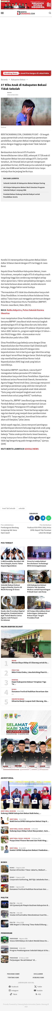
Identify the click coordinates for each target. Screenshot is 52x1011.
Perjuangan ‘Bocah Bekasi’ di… (23, 960)
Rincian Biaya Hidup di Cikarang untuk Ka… (30, 663)
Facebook (14, 987)
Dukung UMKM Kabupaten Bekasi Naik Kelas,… (21, 813)
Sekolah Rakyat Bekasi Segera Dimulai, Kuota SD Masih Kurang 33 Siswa (11, 587)
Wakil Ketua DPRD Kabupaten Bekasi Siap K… (29, 821)
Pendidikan (14, 938)
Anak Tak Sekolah (8, 508)
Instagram (14, 990)
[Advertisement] (26, 43)
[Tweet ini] (37, 518)
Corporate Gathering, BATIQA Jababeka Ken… (30, 879)
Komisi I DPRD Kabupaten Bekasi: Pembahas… (29, 850)
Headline (27, 829)
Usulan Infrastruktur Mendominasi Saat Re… (29, 915)
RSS (39, 994)
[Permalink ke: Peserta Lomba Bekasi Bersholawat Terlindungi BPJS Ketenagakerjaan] (39, 553)
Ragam (14, 660)
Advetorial (5, 811)
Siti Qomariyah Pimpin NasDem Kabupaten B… (30, 905)
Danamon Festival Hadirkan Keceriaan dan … (30, 692)
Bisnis (14, 689)
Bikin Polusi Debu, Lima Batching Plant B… (30, 672)
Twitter (39, 987)
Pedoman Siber (13, 974)
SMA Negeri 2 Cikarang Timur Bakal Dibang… (29, 924)
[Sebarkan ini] (31, 518)
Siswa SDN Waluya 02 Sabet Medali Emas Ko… (29, 941)
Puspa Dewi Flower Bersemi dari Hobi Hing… (29, 840)
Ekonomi (13, 811)
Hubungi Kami (38, 977)
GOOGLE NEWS (32, 448)
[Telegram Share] (42, 518)
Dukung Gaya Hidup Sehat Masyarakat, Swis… (30, 831)
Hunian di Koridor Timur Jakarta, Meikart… (28, 870)
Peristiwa (15, 670)
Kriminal (15, 680)
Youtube (39, 990)
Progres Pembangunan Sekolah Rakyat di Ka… (30, 950)
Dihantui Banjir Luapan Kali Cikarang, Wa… (30, 701)
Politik (12, 903)
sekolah (22, 508)
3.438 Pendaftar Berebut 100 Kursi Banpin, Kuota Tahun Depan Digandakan (12, 563)
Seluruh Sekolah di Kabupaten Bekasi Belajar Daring (24, 183)
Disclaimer (38, 974)
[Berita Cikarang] (26, 13)
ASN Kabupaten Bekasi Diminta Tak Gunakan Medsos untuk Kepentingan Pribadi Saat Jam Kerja (38, 588)
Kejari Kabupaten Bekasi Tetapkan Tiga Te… (29, 683)
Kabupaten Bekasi (18, 699)
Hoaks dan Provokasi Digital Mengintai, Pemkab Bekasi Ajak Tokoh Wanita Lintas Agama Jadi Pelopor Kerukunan (12, 615)
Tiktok (15, 994)
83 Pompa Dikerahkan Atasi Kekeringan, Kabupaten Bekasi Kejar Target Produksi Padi (38, 614)
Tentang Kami (13, 977)
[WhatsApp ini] (48, 518)
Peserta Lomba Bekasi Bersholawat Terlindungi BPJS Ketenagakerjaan (37, 563)
